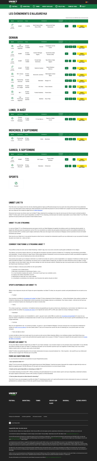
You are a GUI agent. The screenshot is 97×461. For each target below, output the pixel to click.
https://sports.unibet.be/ (16, 439)
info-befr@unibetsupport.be (72, 433)
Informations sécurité (37, 416)
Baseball (66, 400)
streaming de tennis (29, 309)
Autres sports (81, 400)
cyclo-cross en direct (20, 327)
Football (12, 400)
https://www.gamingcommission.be (53, 457)
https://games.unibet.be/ (14, 437)
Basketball (26, 400)
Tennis (38, 400)
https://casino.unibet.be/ (56, 437)
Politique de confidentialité (14, 416)
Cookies (45, 416)
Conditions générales (26, 416)
